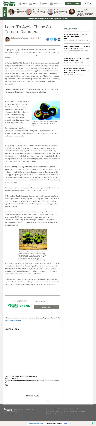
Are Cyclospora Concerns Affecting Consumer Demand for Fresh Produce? (76, 70)
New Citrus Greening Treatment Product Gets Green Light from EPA (76, 36)
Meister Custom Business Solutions (56, 414)
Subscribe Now (70, 409)
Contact (53, 409)
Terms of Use (81, 409)
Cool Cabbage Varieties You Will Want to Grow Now (76, 59)
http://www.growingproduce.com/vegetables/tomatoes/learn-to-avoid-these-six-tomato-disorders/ (33, 380)
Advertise (69, 3)
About (47, 409)
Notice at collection (36, 424)
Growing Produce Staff (76, 51)
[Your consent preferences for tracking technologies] (92, 423)
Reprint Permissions (62, 411)
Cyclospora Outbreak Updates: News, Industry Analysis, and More (48, 19)
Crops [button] (23, 3)
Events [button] (45, 3)
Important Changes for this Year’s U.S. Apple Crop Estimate (77, 47)
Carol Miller (69, 63)
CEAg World (69, 75)
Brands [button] (34, 3)
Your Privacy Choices (54, 424)
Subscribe (77, 3)
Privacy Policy (50, 411)
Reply (6, 385)
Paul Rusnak (74, 41)
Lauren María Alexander (20, 38)
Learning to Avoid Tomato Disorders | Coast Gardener (19, 376)
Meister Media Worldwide (77, 411)
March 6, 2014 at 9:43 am (12, 378)
